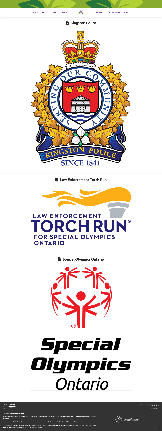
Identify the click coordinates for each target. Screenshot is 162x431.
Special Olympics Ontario (83, 259)
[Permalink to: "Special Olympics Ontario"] (81, 328)
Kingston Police (83, 23)
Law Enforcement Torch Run (83, 180)
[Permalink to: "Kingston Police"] (81, 98)
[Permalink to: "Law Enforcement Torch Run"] (81, 216)
